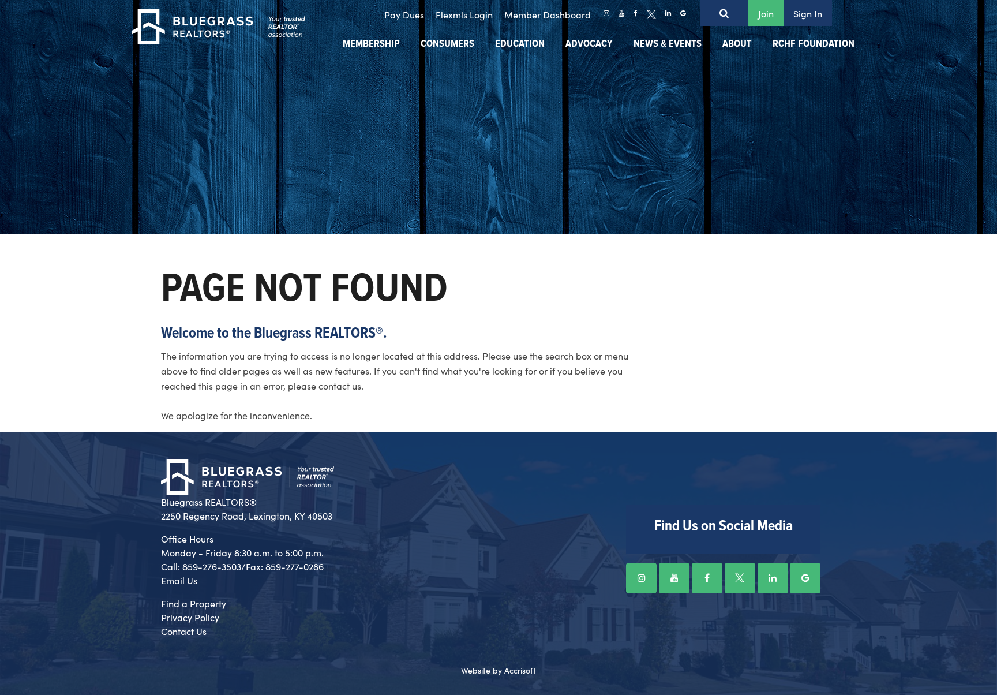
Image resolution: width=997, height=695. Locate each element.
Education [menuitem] (520, 44)
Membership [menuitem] (371, 44)
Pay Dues (404, 14)
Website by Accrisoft (498, 670)
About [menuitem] (737, 44)
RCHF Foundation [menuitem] (813, 44)
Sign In (807, 13)
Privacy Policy (190, 617)
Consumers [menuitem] (447, 44)
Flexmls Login (464, 14)
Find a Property (193, 603)
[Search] (724, 13)
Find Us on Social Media (723, 526)
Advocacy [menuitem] (589, 44)
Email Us (179, 580)
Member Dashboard (547, 14)
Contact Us (184, 631)
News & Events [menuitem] (668, 44)
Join (766, 13)
